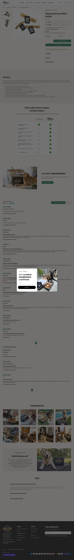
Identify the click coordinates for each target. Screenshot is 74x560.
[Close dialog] (55, 270)
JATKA (27, 287)
